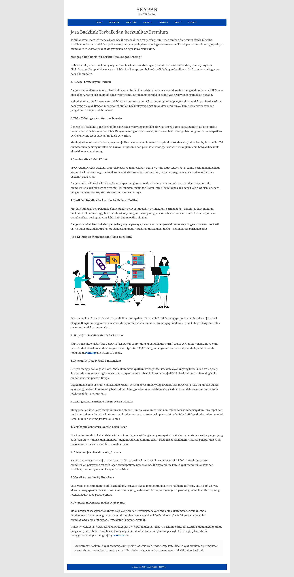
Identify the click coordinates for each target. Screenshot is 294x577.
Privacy (192, 22)
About (178, 22)
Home (99, 22)
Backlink (131, 22)
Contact (163, 22)
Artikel (147, 22)
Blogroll (114, 22)
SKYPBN (147, 9)
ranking (90, 352)
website (119, 535)
